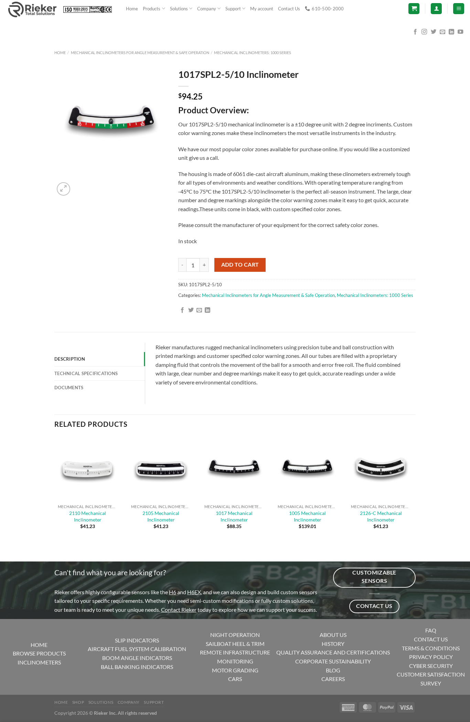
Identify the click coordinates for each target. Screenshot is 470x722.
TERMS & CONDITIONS (431, 648)
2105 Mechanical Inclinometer (160, 516)
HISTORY (333, 643)
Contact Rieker (178, 609)
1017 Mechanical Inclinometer (234, 516)
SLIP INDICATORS (137, 640)
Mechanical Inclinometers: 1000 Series (252, 52)
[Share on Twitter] (191, 310)
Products (151, 8)
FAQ (430, 630)
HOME (39, 644)
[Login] (436, 8)
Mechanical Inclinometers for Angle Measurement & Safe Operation (140, 52)
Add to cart (240, 264)
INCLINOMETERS (39, 662)
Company (206, 8)
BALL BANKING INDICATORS (137, 666)
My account (261, 8)
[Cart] (413, 8)
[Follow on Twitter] (433, 32)
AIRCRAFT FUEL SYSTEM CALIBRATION (137, 649)
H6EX (194, 592)
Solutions (179, 8)
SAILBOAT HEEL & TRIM (235, 643)
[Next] (80, 185)
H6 (172, 592)
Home (132, 8)
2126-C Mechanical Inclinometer (381, 516)
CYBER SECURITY (431, 665)
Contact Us (289, 8)
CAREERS (333, 678)
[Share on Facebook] (182, 310)
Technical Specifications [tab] (86, 373)
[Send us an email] (442, 32)
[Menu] (458, 8)
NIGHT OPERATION (235, 634)
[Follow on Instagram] (424, 32)
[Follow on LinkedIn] (451, 32)
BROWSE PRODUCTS (39, 653)
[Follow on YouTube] (460, 32)
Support (233, 8)
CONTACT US (431, 639)
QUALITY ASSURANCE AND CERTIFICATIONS (333, 652)
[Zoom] (63, 189)
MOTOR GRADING (235, 670)
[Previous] (57, 549)
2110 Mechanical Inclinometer (87, 516)
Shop (78, 702)
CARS (235, 678)
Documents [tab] (68, 387)
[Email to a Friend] (199, 310)
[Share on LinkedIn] (207, 310)
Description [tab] (69, 359)
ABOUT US (333, 634)
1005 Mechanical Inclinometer (307, 516)
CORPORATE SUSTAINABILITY (333, 661)
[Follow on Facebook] (415, 32)
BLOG (333, 670)
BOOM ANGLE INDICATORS (137, 657)
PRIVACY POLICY (431, 656)
